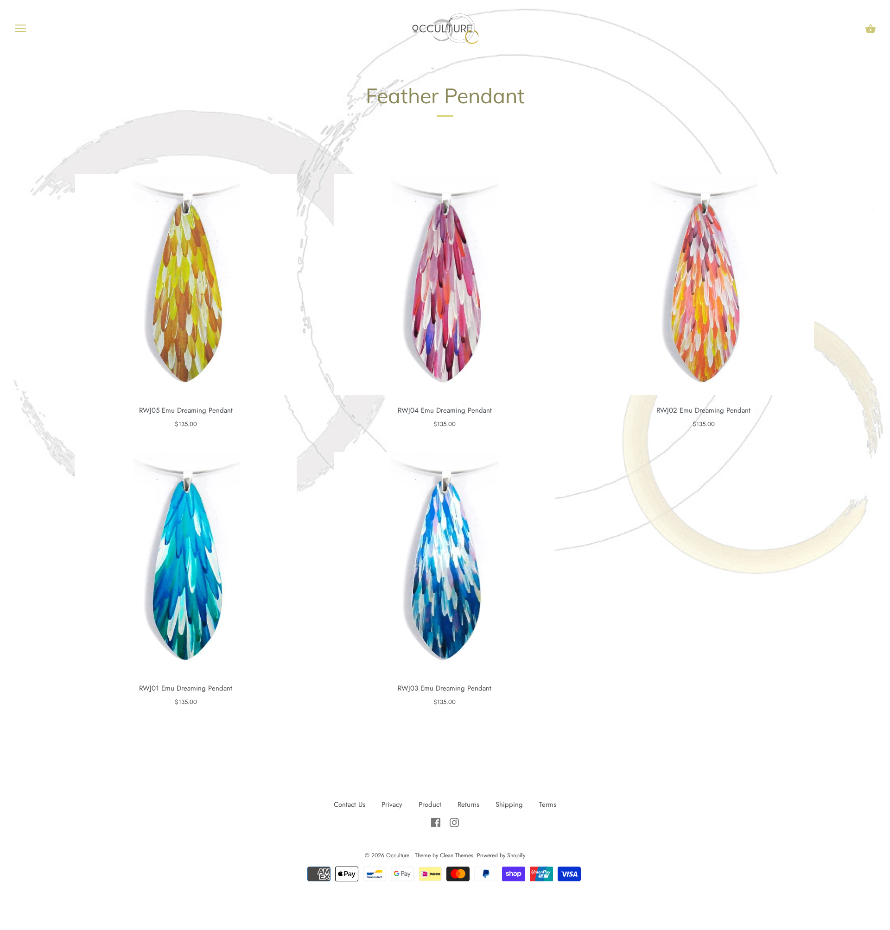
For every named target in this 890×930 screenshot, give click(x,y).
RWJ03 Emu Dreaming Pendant (444, 688)
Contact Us (349, 804)
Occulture (398, 855)
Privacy (393, 804)
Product (431, 804)
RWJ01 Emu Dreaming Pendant (185, 688)
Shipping (509, 804)
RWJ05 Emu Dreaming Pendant (186, 410)
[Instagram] (454, 822)
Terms (547, 804)
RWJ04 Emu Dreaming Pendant (445, 410)
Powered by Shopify (501, 855)
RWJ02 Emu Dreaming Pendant (703, 410)
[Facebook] (437, 822)
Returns (468, 804)
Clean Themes (456, 855)
